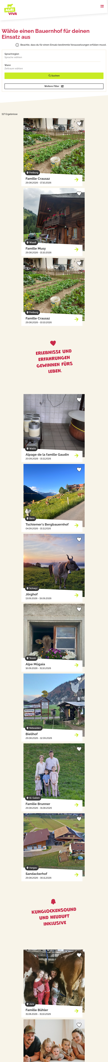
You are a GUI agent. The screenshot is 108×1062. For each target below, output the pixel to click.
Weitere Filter (51, 86)
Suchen (55, 75)
